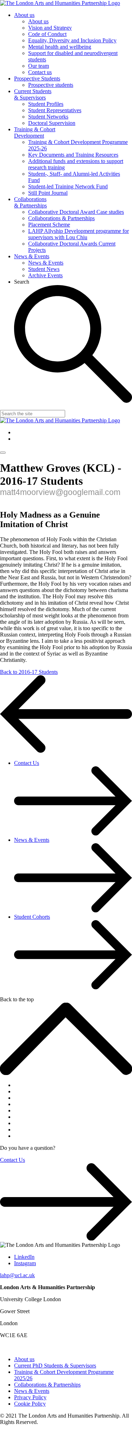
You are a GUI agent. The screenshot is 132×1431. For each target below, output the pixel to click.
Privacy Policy (30, 1397)
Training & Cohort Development (34, 132)
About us (24, 15)
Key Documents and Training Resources (73, 155)
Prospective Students (37, 78)
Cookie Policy (30, 1404)
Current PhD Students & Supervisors (55, 1366)
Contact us (40, 72)
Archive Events (45, 275)
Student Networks (48, 117)
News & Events (31, 256)
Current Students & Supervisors (32, 94)
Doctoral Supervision (51, 123)
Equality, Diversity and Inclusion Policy (72, 40)
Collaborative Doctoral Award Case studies (76, 212)
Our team (38, 66)
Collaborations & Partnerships (30, 202)
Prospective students (50, 85)
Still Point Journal (48, 193)
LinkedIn (24, 1257)
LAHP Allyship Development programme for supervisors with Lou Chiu (78, 234)
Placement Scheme (49, 225)
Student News (43, 269)
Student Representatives (54, 110)
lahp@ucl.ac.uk (17, 1275)
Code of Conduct (47, 34)
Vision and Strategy (50, 28)
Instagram (25, 1263)
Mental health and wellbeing (59, 47)
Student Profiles (45, 104)
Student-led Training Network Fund (68, 186)
